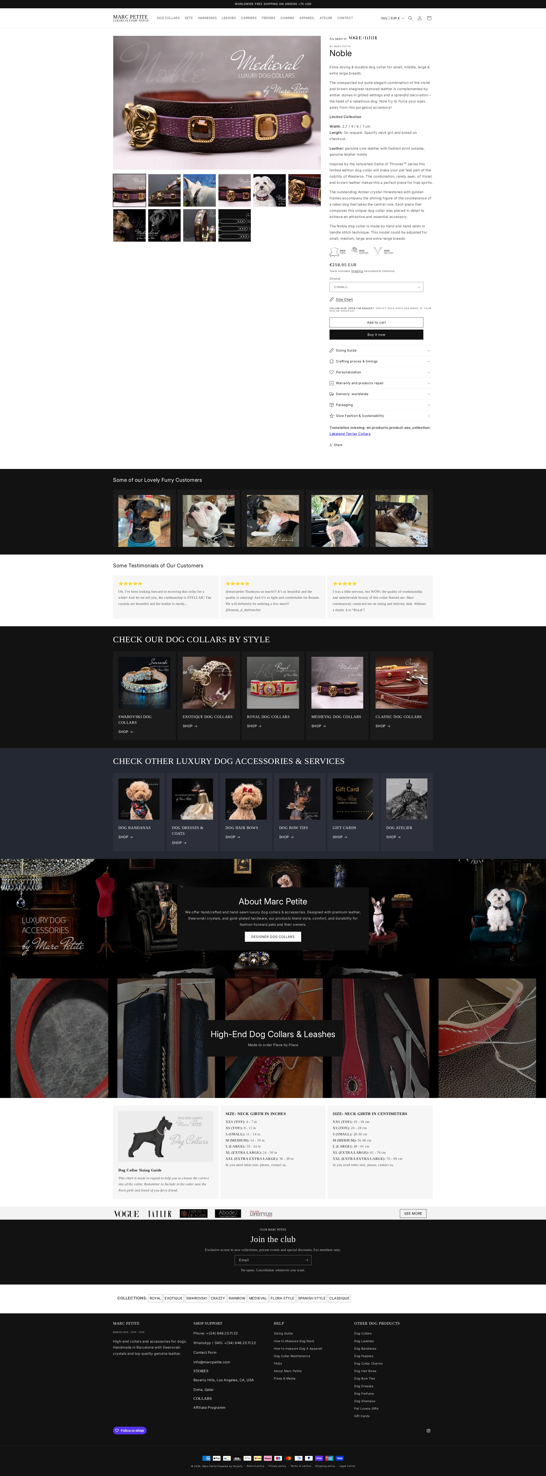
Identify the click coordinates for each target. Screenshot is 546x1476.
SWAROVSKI (196, 1298)
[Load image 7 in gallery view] (129, 225)
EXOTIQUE (174, 1298)
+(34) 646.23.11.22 (222, 1333)
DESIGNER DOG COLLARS (273, 936)
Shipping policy (325, 1465)
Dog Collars (363, 1333)
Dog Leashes (364, 1341)
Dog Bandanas (365, 1348)
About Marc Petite (288, 1371)
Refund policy (255, 1465)
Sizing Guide (283, 1333)
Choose (335, 278)
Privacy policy (277, 1465)
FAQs (278, 1363)
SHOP (123, 732)
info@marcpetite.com (211, 1362)
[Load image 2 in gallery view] (164, 190)
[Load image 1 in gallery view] (129, 190)
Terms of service (300, 1465)
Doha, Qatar (203, 1389)
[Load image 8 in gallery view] (164, 225)
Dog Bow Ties (364, 1378)
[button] (410, 18)
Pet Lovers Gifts (366, 1408)
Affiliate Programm (209, 1407)
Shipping (357, 271)
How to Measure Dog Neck (294, 1341)
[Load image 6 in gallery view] (304, 190)
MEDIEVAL (258, 1298)
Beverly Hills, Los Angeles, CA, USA (223, 1380)
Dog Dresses (363, 1386)
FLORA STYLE (283, 1298)
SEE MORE (413, 1213)
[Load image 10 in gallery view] (234, 225)
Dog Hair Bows (365, 1371)
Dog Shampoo (365, 1401)
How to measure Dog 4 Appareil (298, 1348)
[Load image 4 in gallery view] (234, 190)
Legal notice (347, 1465)
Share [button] (338, 445)
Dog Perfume (364, 1393)
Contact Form (204, 1352)
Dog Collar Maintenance (292, 1356)
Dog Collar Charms (368, 1363)
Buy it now (376, 335)
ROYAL (155, 1298)
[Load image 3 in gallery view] (199, 190)
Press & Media (285, 1378)
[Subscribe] (306, 1260)
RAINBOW (237, 1298)
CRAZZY (218, 1298)
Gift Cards (362, 1416)
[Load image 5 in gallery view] (269, 190)
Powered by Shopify (230, 1466)
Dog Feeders (363, 1356)
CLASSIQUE (339, 1298)
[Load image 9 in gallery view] (199, 225)
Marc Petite (209, 1466)
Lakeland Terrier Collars (350, 434)
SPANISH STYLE (312, 1298)
